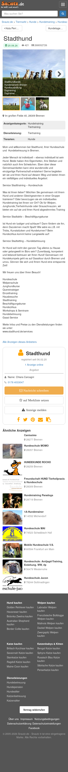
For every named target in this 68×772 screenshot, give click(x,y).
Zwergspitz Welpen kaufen (47, 634)
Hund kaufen (14, 602)
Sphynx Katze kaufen (49, 653)
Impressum (26, 719)
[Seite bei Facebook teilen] (18, 419)
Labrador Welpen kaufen (46, 608)
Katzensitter (13, 700)
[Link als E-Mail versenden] (40, 419)
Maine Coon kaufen (17, 666)
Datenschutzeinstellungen (46, 723)
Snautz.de (7, 21)
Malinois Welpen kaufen (50, 623)
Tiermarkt (21, 21)
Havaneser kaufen (17, 611)
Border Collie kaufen (18, 629)
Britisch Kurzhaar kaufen (20, 648)
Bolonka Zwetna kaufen (20, 616)
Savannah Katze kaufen (20, 653)
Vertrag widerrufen (34, 709)
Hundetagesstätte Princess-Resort (57, 28)
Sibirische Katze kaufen (50, 665)
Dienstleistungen (17, 678)
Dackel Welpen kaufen (49, 627)
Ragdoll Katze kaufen (18, 662)
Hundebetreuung (16, 682)
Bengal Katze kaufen (48, 648)
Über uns (14, 719)
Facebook (34, 728)
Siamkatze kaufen (17, 657)
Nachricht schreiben (35, 390)
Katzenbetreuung (16, 696)
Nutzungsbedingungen (47, 719)
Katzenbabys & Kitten (50, 643)
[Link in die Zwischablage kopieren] (48, 419)
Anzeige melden (35, 410)
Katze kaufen (14, 643)
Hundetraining (47, 21)
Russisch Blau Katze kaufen (48, 659)
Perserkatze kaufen (48, 670)
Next (59, 73)
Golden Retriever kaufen (20, 607)
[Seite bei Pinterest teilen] (33, 419)
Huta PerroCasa (14, 28)
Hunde (32, 21)
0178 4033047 (16, 382)
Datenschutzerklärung (19, 723)
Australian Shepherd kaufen (18, 622)
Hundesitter (13, 691)
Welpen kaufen (46, 602)
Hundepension (15, 687)
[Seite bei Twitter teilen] (25, 419)
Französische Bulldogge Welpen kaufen (50, 616)
